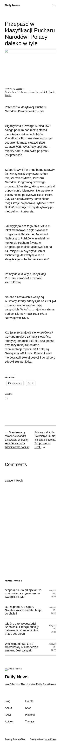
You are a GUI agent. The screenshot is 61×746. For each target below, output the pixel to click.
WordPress (50, 739)
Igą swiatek (41, 92)
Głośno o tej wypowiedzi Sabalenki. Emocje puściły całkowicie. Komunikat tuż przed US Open (22, 628)
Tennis (8, 95)
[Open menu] (54, 5)
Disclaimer (22, 92)
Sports (52, 92)
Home (32, 92)
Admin (19, 88)
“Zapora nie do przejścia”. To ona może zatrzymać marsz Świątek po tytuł (23, 593)
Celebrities (10, 92)
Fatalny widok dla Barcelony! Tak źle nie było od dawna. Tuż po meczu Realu (45, 439)
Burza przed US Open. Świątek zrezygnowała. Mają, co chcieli (23, 610)
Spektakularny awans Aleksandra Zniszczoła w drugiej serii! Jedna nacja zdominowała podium (17, 439)
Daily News (12, 5)
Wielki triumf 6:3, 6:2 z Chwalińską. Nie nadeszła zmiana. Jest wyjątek (21, 647)
